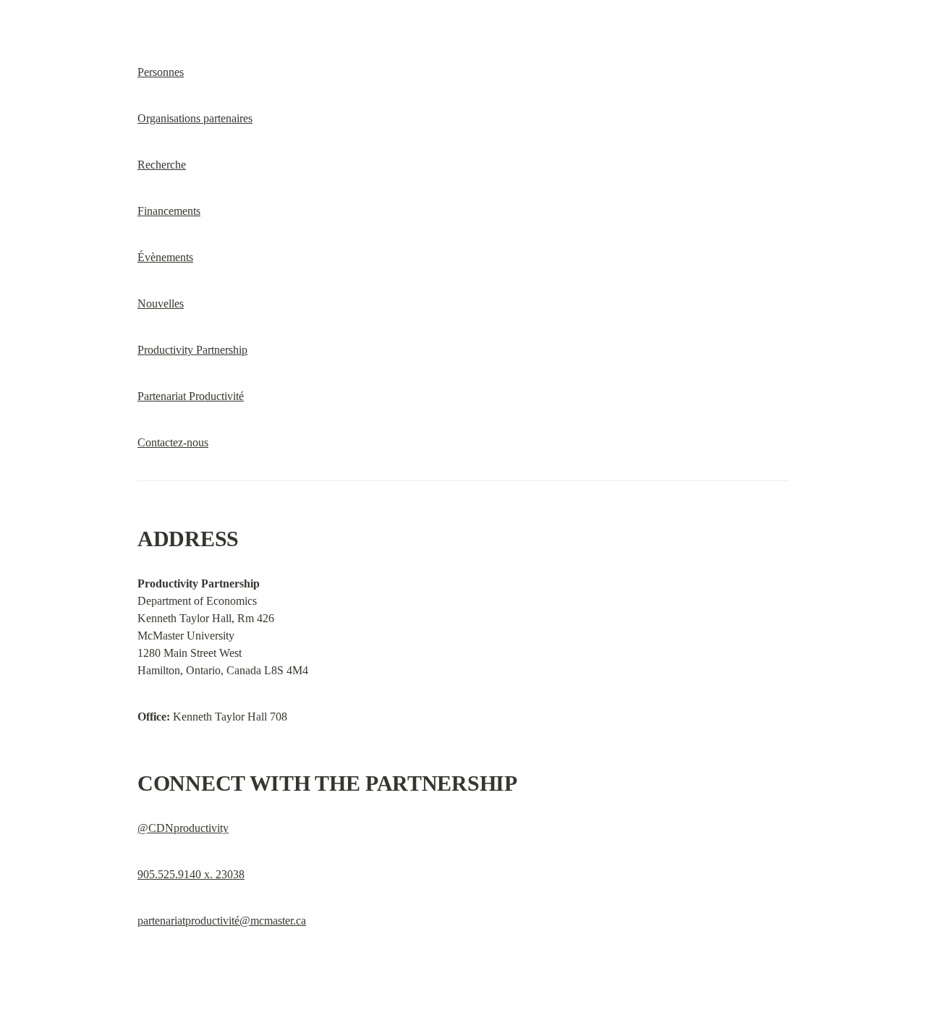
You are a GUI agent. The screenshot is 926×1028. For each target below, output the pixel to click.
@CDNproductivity (183, 828)
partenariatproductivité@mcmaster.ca (221, 920)
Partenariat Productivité (190, 396)
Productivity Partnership (192, 350)
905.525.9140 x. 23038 (191, 874)
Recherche (161, 164)
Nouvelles (160, 303)
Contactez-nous (172, 442)
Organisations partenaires (194, 118)
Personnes (160, 72)
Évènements (165, 257)
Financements (168, 211)
